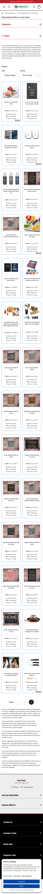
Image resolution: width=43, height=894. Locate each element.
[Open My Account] (33, 6)
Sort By (22, 71)
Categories (6, 24)
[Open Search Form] (9, 6)
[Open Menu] (4, 6)
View (3, 71)
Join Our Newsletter (10, 795)
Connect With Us (8, 805)
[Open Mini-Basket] (38, 6)
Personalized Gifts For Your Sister (28, 13)
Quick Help (8, 844)
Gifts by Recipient (10, 13)
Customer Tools (9, 833)
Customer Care (9, 855)
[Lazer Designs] (21, 6)
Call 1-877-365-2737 (21, 783)
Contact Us (7, 822)
